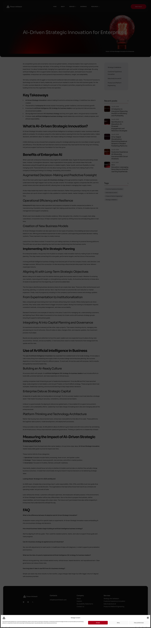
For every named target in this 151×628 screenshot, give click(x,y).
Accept (98, 623)
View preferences (139, 623)
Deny (118, 623)
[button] (148, 618)
